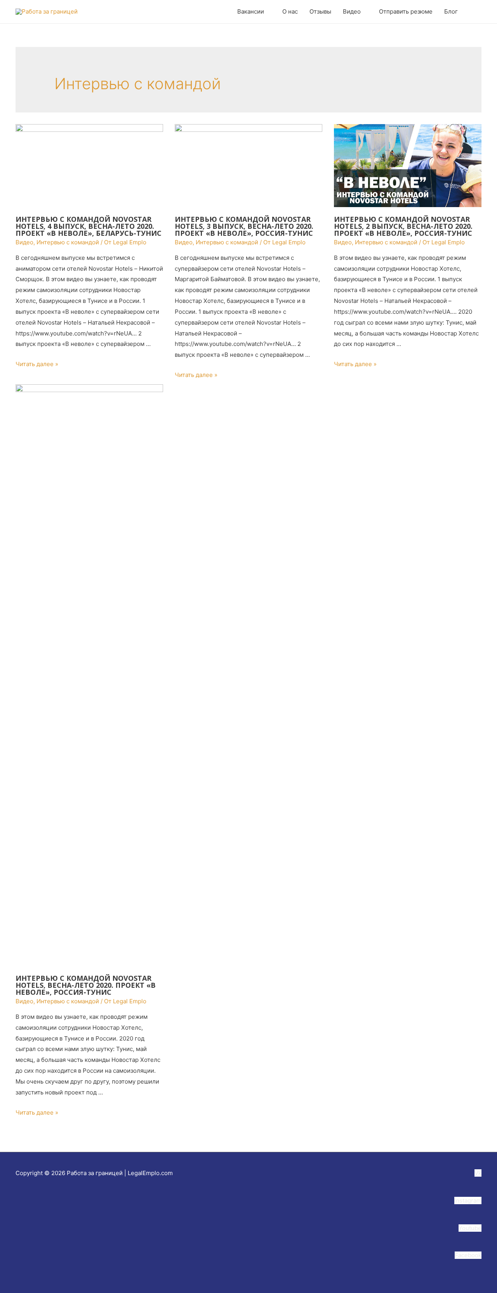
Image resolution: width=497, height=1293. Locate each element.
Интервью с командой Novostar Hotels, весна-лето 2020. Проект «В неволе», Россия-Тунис (86, 985)
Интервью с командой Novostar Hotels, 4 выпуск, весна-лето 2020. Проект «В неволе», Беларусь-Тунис (89, 226)
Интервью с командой (67, 242)
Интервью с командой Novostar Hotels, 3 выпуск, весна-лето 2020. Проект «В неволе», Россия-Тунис (244, 226)
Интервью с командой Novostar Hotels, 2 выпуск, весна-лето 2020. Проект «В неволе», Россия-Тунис (403, 226)
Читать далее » (37, 364)
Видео (24, 242)
